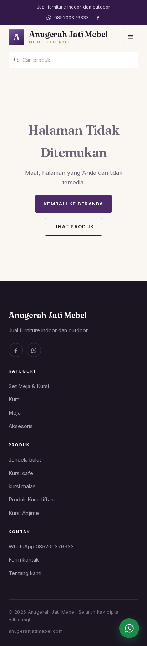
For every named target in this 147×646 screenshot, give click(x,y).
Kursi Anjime (24, 513)
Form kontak (24, 560)
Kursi (15, 399)
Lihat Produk (73, 226)
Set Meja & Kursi (29, 386)
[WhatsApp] (34, 350)
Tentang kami (25, 573)
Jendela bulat (25, 460)
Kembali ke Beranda (73, 204)
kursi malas (22, 486)
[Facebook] (98, 17)
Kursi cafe (21, 473)
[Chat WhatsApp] (129, 628)
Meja (15, 413)
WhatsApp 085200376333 (41, 546)
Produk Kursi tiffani (32, 499)
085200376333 (71, 17)
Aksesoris (21, 426)
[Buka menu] (130, 37)
